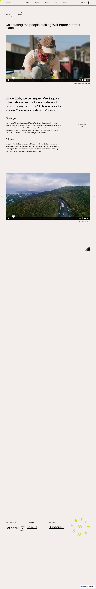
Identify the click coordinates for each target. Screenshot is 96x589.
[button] (2, 197)
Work (27, 2)
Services (37, 2)
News (55, 2)
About (46, 2)
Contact (65, 2)
